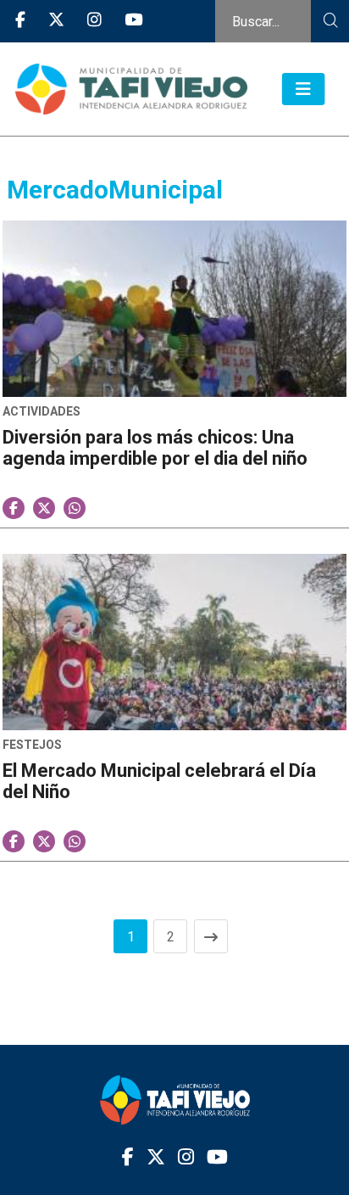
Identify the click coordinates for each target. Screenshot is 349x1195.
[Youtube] (133, 21)
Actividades (41, 411)
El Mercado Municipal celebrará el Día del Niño (159, 781)
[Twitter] (56, 21)
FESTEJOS (32, 744)
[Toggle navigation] (303, 89)
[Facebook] (20, 21)
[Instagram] (94, 21)
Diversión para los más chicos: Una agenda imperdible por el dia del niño (155, 448)
